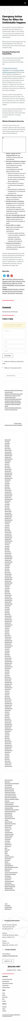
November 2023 (8, 495)
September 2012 (8, 729)
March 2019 (7, 593)
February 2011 (8, 762)
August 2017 (8, 626)
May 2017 (7, 631)
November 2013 (8, 705)
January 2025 (8, 471)
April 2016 (7, 654)
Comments (8, 907)
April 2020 (7, 570)
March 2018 (7, 614)
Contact (4, 1001)
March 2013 (7, 719)
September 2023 (8, 499)
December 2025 (8, 453)
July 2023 (7, 502)
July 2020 (7, 565)
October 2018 (8, 602)
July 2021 (7, 544)
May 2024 (7, 485)
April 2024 (7, 487)
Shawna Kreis (16, 12)
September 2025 (8, 459)
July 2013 (7, 712)
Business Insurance (13, 289)
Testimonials (8, 876)
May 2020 (7, 569)
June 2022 (7, 525)
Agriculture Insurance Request (12, 783)
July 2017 (7, 628)
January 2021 (8, 555)
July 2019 (7, 586)
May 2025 (7, 464)
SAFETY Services (6, 283)
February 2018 (8, 616)
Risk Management (9, 865)
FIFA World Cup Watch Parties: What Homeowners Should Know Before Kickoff (13, 404)
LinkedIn (4, 1010)
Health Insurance (9, 816)
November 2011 (8, 747)
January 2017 (8, 638)
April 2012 (7, 738)
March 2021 (7, 551)
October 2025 (8, 457)
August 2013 (8, 710)
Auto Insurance (8, 787)
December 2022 (8, 514)
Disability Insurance (9, 802)
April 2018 (7, 612)
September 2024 (8, 478)
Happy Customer (8, 815)
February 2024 (8, 490)
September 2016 (8, 645)
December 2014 (8, 682)
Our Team (7, 855)
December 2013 (8, 703)
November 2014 (8, 684)
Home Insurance (8, 822)
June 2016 (7, 651)
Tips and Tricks (11, 293)
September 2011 (8, 750)
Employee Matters (9, 808)
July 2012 (7, 733)
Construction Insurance (10, 794)
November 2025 (8, 455)
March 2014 (7, 698)
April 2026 (7, 446)
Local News (7, 841)
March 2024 (7, 488)
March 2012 (7, 740)
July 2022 (7, 523)
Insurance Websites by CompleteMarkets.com (11, 1015)
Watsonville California (10, 884)
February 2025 (8, 469)
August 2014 (8, 689)
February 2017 (8, 637)
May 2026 (7, 445)
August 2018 (8, 605)
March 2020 (7, 572)
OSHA (6, 853)
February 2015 (8, 679)
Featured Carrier (8, 813)
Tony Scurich (19, 293)
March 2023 (7, 509)
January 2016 (8, 659)
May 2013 (7, 715)
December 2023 (8, 494)
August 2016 (8, 647)
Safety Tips (14, 283)
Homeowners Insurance (10, 823)
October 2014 (8, 686)
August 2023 (8, 501)
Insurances (7, 830)
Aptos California (8, 785)
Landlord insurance (9, 834)
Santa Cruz (7, 870)
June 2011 (7, 755)
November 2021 (8, 537)
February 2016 (8, 658)
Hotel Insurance (8, 825)
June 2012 (7, 734)
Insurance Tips (8, 829)
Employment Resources (10, 811)
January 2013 (8, 722)
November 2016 (8, 642)
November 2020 (8, 558)
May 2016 (7, 652)
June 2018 (7, 609)
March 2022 (7, 530)
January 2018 (8, 617)
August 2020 (8, 563)
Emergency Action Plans (8, 281)
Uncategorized (8, 883)
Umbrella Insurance (9, 881)
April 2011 (7, 759)
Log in (6, 903)
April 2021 (7, 549)
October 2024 (8, 476)
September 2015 (8, 666)
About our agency (9, 780)
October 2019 (8, 581)
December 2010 (8, 766)
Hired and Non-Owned (10, 818)
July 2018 (7, 607)
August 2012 (8, 731)
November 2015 (8, 663)
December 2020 (8, 556)
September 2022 (8, 520)
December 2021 (8, 535)
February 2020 (8, 574)
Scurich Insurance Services (11, 872)
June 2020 (7, 567)
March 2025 (7, 467)
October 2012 (8, 727)
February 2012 (8, 741)
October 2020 (8, 560)
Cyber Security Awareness (11, 797)
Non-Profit (7, 849)
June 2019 (7, 588)
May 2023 (7, 506)
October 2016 (8, 644)
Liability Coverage (9, 836)
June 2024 (7, 483)
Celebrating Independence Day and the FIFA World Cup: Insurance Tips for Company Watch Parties (14, 395)
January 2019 (8, 597)
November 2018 (8, 600)
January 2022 (8, 534)
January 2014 (8, 701)
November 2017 (8, 621)
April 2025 (7, 466)
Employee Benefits (9, 804)
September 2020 (8, 562)
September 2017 (8, 624)
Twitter (3, 1008)
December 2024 (8, 473)
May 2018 (7, 611)
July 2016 (7, 649)
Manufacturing (8, 844)
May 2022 (7, 527)
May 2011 (7, 757)
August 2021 (8, 542)
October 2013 (8, 707)
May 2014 (7, 694)
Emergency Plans (20, 281)
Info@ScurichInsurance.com (10, 956)
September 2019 (8, 583)
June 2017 (7, 630)
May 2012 (7, 736)
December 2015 (8, 661)
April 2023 (7, 508)
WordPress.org (8, 909)
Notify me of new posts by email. (12, 368)
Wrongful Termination (10, 890)
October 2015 (8, 665)
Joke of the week (8, 832)
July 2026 (7, 441)
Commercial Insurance (10, 792)
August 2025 (8, 460)
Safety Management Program (11, 867)
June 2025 (7, 462)
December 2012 (8, 724)
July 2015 (7, 670)
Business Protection (9, 790)
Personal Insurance (9, 856)
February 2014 (8, 700)
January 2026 (8, 452)
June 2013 (7, 714)
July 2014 (7, 691)
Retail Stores (8, 863)
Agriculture (7, 781)
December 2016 (8, 640)
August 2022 (8, 521)
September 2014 (8, 687)
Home (3, 993)
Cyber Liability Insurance (10, 795)
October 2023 (8, 497)
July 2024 (7, 481)
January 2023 (8, 513)
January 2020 (8, 576)
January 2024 (8, 492)
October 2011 (8, 748)
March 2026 (7, 448)
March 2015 (7, 677)
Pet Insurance (8, 858)
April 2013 (7, 717)
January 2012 (8, 743)
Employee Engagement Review (12, 806)
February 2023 (8, 511)
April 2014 (7, 696)
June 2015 (7, 672)
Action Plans (8, 279)
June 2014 (7, 693)
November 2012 (8, 726)
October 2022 (8, 518)
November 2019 (8, 579)
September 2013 (8, 708)
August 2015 (8, 668)
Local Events (8, 839)
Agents (3, 995)
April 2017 (7, 633)
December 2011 (8, 745)
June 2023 (7, 504)
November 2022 (8, 516)
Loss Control (7, 843)
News (6, 848)
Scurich (20, 283)
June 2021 (7, 546)
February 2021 (8, 553)
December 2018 (8, 598)
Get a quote (4, 997)
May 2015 (7, 673)
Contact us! (7, 961)
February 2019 (8, 595)
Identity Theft (8, 827)
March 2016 (7, 656)
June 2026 (7, 443)
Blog (3, 999)
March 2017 (7, 635)
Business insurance (18, 279)
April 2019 (7, 591)
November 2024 (8, 474)
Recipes (6, 862)
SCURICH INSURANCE (8, 285)
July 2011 (7, 754)
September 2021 (8, 541)
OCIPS (6, 851)
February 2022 (8, 532)
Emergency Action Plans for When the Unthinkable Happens (14, 19)
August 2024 (8, 480)
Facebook (4, 1006)
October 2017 (8, 623)
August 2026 (8, 439)
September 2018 (8, 604)
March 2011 (7, 761)
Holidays (7, 820)
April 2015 (7, 675)
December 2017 (8, 619)
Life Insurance (8, 837)
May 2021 (7, 548)
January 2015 (8, 680)
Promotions (7, 860)
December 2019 (8, 577)
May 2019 (7, 590)
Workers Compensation (10, 886)
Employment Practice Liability (12, 809)
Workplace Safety (9, 888)
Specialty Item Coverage (10, 874)
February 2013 (8, 720)
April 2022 (7, 529)
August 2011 (8, 752)
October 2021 (8, 539)
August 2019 (8, 584)
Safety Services (8, 869)
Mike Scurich (8, 291)
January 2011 (8, 764)
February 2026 (8, 450)
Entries (7, 905)
